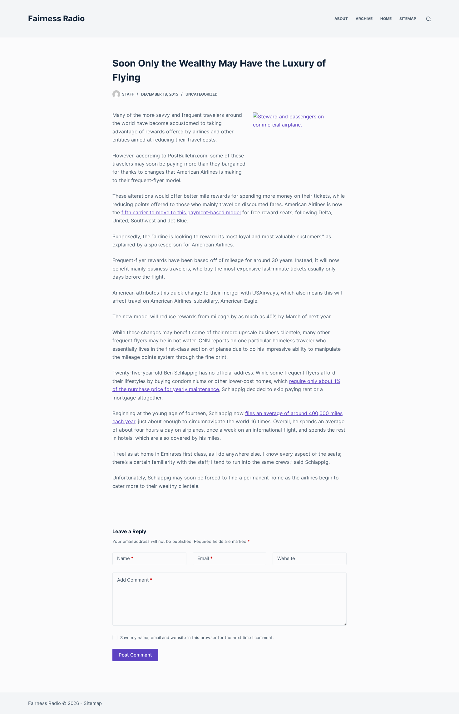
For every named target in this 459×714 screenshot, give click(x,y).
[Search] (428, 19)
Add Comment (134, 580)
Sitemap (407, 18)
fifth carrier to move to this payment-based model (181, 212)
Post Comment (135, 655)
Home (386, 18)
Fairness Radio (56, 18)
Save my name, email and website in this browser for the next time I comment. (197, 637)
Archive (364, 18)
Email (205, 558)
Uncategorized (201, 94)
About (341, 18)
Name (125, 558)
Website (286, 558)
